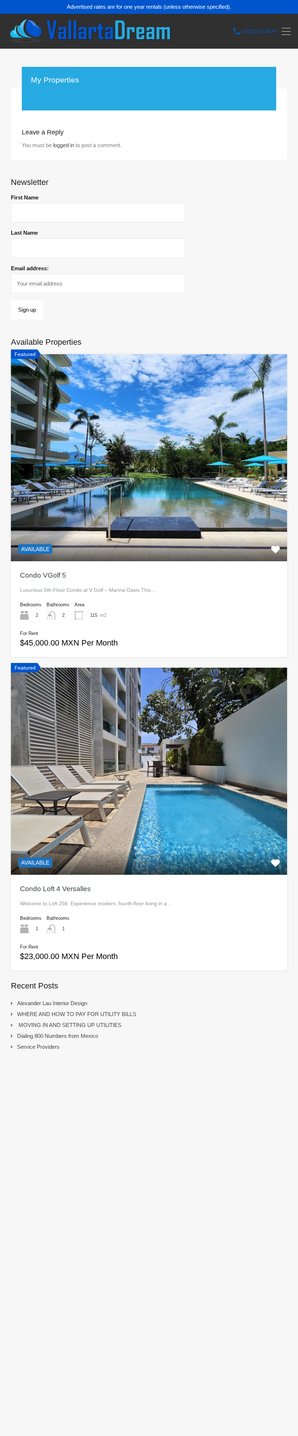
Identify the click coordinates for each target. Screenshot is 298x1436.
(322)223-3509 (259, 31)
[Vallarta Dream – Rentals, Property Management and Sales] (89, 40)
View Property (149, 520)
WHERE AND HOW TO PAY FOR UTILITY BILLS (76, 1014)
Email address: (30, 268)
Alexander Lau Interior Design (52, 1003)
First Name (25, 197)
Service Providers (38, 1047)
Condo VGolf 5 (43, 575)
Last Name (24, 233)
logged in (63, 145)
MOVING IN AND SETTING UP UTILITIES (69, 1025)
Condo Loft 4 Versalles (55, 889)
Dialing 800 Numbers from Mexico (57, 1036)
